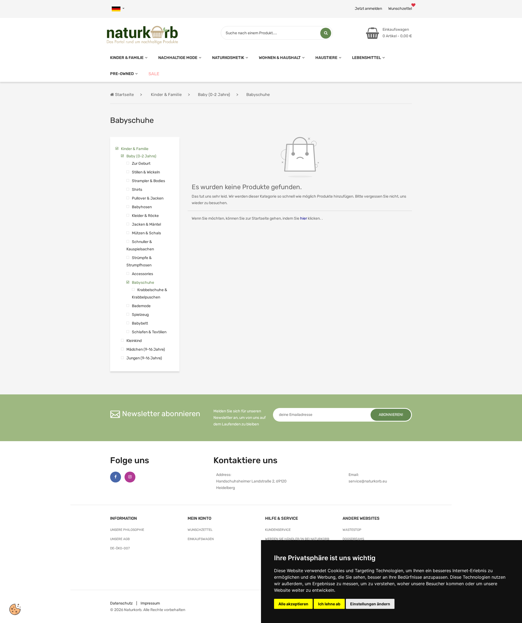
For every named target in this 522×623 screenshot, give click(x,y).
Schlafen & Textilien (149, 332)
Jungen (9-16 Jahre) (144, 358)
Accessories (142, 274)
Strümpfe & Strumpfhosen (139, 261)
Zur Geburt (141, 163)
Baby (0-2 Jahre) (141, 156)
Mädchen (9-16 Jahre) (145, 349)
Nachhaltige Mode (177, 57)
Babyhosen (142, 207)
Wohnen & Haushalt (280, 57)
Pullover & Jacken (147, 198)
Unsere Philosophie (127, 530)
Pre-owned (122, 73)
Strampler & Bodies (148, 181)
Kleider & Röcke (145, 215)
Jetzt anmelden (368, 8)
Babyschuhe (143, 282)
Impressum (150, 603)
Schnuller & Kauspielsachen (140, 245)
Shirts (137, 189)
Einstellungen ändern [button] (370, 604)
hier (303, 218)
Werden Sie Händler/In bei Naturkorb (297, 539)
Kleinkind (134, 340)
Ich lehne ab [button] (329, 604)
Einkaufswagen (201, 539)
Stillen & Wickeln (146, 172)
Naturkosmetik (228, 57)
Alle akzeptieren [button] (293, 604)
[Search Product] (325, 33)
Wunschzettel (400, 8)
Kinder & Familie (127, 57)
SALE (153, 73)
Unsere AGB (120, 539)
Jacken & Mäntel (146, 224)
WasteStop (352, 530)
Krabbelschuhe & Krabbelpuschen (149, 294)
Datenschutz (121, 603)
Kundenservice (278, 530)
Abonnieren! (391, 414)
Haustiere (326, 57)
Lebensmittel (366, 57)
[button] (118, 9)
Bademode (141, 306)
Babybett (140, 323)
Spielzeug (140, 314)
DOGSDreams (353, 539)
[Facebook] (115, 477)
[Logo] (142, 34)
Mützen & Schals (146, 233)
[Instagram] (130, 477)
